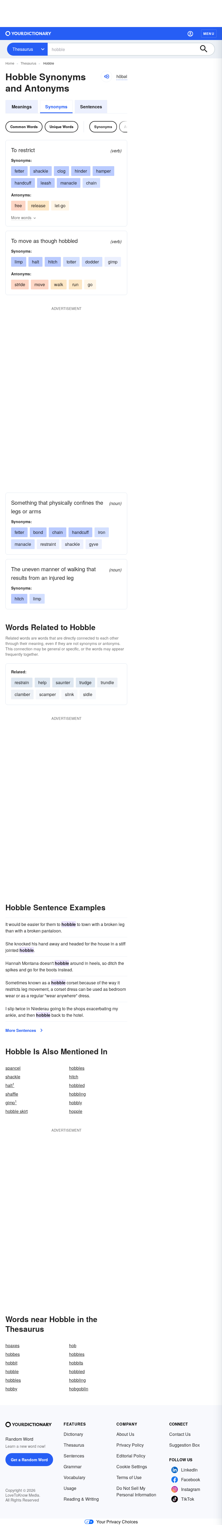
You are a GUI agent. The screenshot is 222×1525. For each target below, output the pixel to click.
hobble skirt (16, 1111)
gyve (93, 544)
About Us (125, 1434)
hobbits (76, 1363)
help (42, 682)
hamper (103, 171)
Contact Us (180, 1434)
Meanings (22, 106)
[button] (190, 33)
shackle (40, 171)
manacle (68, 183)
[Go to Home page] (28, 33)
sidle (87, 694)
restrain (22, 682)
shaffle (11, 1094)
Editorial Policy (130, 1456)
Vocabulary (74, 1477)
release (38, 205)
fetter (19, 171)
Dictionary (73, 1434)
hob (72, 1345)
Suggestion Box (184, 1445)
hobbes (12, 1354)
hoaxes (12, 1345)
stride (20, 284)
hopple (75, 1111)
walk (58, 284)
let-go (60, 205)
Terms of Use (129, 1477)
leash (46, 183)
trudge (85, 682)
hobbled (77, 1085)
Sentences (91, 106)
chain (91, 183)
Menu (208, 33)
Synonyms (56, 106)
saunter (63, 682)
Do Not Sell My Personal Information (136, 1491)
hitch (52, 262)
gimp (112, 262)
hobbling (77, 1094)
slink (69, 694)
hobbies (76, 1354)
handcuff (23, 183)
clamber (22, 694)
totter (71, 262)
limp (19, 262)
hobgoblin (78, 1389)
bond (38, 532)
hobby (11, 1389)
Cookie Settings (131, 1466)
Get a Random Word (29, 1459)
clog (61, 171)
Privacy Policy (130, 1445)
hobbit (11, 1363)
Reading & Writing (81, 1499)
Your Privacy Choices (117, 1522)
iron (101, 532)
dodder (92, 262)
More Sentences (20, 1030)
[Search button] (206, 49)
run (75, 284)
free (18, 205)
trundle (107, 682)
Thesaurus (22, 49)
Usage (70, 1488)
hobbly (75, 1102)
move (39, 284)
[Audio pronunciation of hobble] (106, 76)
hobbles (76, 1068)
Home (9, 63)
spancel (13, 1068)
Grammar (72, 1466)
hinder (81, 171)
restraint (48, 544)
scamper (47, 694)
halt (35, 262)
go (90, 284)
